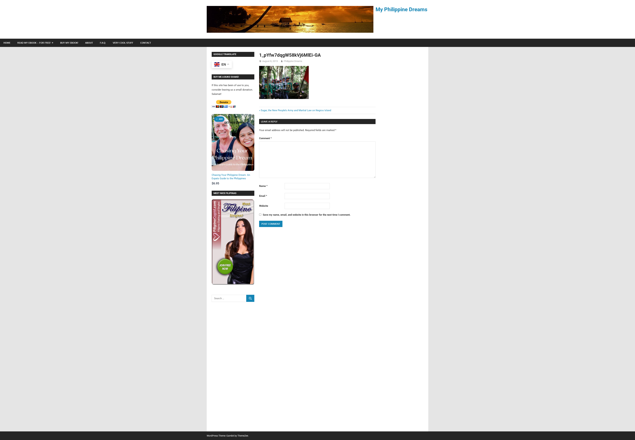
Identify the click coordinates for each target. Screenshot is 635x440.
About (89, 42)
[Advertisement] (233, 368)
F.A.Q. (103, 42)
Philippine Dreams (293, 61)
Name (263, 186)
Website (263, 205)
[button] (219, 119)
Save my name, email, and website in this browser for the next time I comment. (306, 214)
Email (263, 195)
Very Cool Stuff (123, 42)
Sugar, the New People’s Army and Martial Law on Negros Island (296, 110)
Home (6, 42)
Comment (265, 138)
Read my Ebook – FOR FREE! (34, 42)
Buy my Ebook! (69, 42)
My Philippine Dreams (401, 9)
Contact (145, 42)
